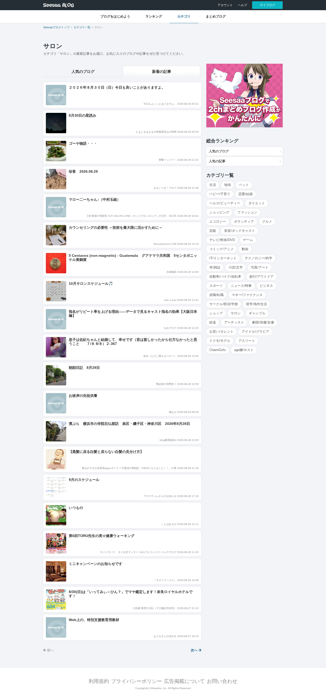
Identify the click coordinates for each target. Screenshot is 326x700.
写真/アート (259, 267)
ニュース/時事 (241, 286)
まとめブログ (216, 16)
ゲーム (248, 240)
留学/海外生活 (256, 304)
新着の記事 (161, 71)
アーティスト (234, 322)
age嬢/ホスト (244, 350)
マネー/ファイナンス (247, 295)
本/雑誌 (214, 267)
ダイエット (256, 203)
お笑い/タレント (221, 331)
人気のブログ (83, 71)
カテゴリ (184, 16)
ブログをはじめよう (115, 16)
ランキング (153, 16)
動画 (245, 249)
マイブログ (267, 5)
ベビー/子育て (219, 194)
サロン (236, 313)
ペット (244, 185)
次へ (194, 650)
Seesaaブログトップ (56, 27)
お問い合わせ (222, 681)
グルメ (267, 221)
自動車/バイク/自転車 (225, 276)
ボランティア (244, 221)
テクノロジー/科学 (258, 258)
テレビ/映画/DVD (222, 240)
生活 (212, 185)
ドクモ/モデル (219, 341)
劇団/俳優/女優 (263, 322)
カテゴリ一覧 (82, 27)
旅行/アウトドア (261, 276)
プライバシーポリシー (136, 681)
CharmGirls (217, 350)
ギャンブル (257, 313)
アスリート (246, 341)
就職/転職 (216, 295)
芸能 (212, 231)
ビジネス (266, 286)
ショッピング (219, 212)
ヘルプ (242, 5)
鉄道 (212, 322)
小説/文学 (235, 267)
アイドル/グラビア (255, 331)
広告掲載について (184, 681)
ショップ (216, 313)
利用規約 (99, 681)
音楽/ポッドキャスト (239, 231)
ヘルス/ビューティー (224, 203)
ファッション (247, 212)
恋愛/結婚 (245, 194)
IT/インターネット (223, 258)
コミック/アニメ (221, 249)
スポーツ (216, 286)
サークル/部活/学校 (223, 304)
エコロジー (217, 221)
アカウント (225, 5)
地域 (227, 185)
